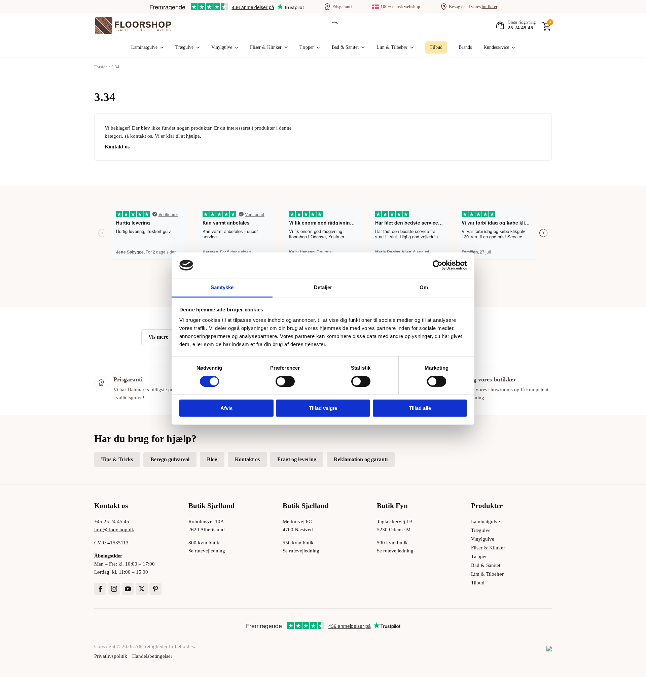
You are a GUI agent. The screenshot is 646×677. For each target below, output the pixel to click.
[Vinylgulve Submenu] (235, 47)
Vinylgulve (221, 47)
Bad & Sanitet (345, 47)
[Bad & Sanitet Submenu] (362, 47)
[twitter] (142, 589)
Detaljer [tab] (323, 287)
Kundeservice (496, 47)
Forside (101, 66)
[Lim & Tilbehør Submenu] (410, 47)
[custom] (155, 589)
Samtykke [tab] (222, 287)
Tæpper (306, 47)
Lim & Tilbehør (391, 47)
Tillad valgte (323, 408)
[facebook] (100, 589)
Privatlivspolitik (110, 656)
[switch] (285, 381)
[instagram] (114, 589)
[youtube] (128, 589)
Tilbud (478, 582)
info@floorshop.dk (114, 529)
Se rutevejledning (206, 550)
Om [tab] (424, 287)
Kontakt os (117, 146)
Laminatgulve (144, 47)
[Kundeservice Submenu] (512, 47)
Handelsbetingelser (152, 656)
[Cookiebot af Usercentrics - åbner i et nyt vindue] (437, 265)
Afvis (226, 408)
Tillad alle (420, 408)
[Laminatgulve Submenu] (160, 47)
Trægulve (184, 47)
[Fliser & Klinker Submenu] (285, 47)
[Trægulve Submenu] (196, 47)
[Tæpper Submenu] (317, 47)
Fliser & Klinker (266, 47)
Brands (465, 47)
